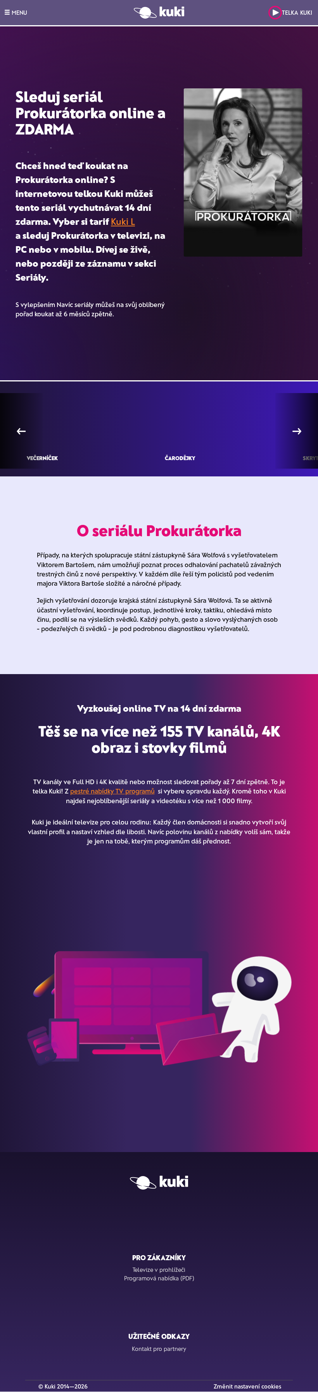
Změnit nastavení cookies (247, 1386)
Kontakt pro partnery (159, 1348)
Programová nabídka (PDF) (159, 1278)
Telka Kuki (297, 12)
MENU (18, 12)
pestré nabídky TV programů (112, 791)
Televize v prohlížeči (159, 1269)
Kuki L (123, 221)
